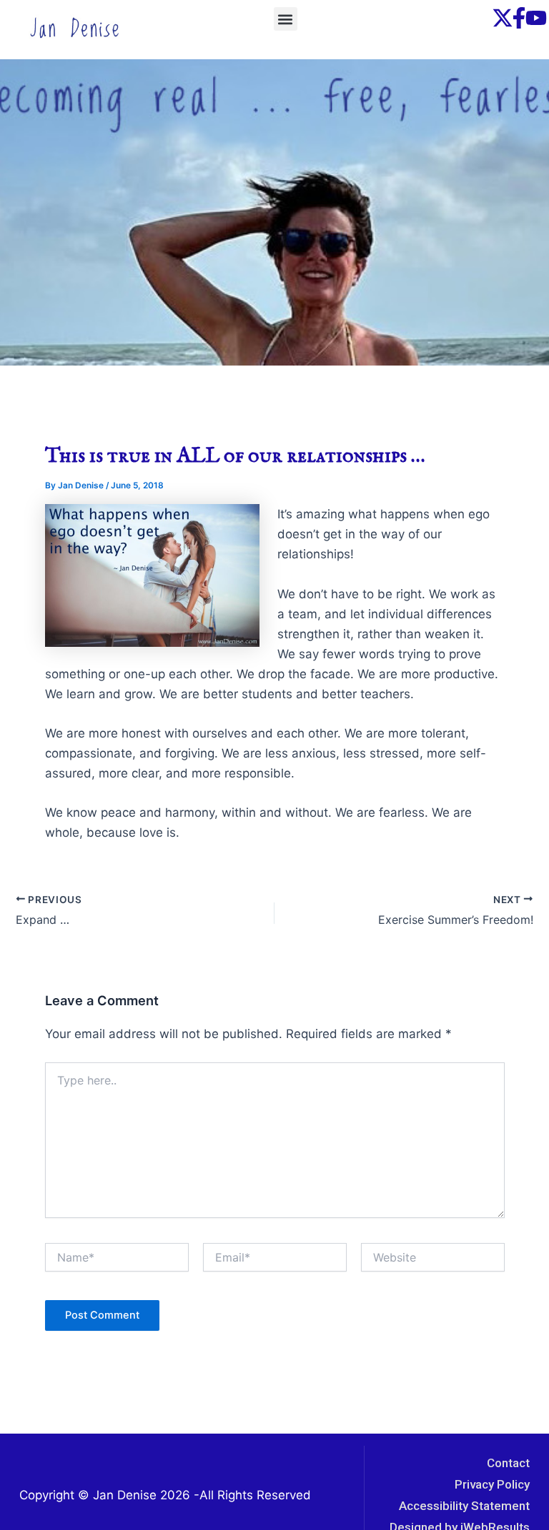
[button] (285, 19)
